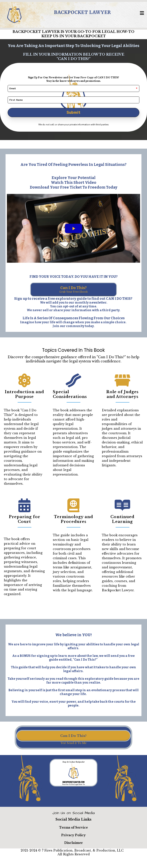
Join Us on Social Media (73, 813)
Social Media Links (73, 819)
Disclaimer (73, 843)
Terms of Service (73, 827)
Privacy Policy (73, 835)
